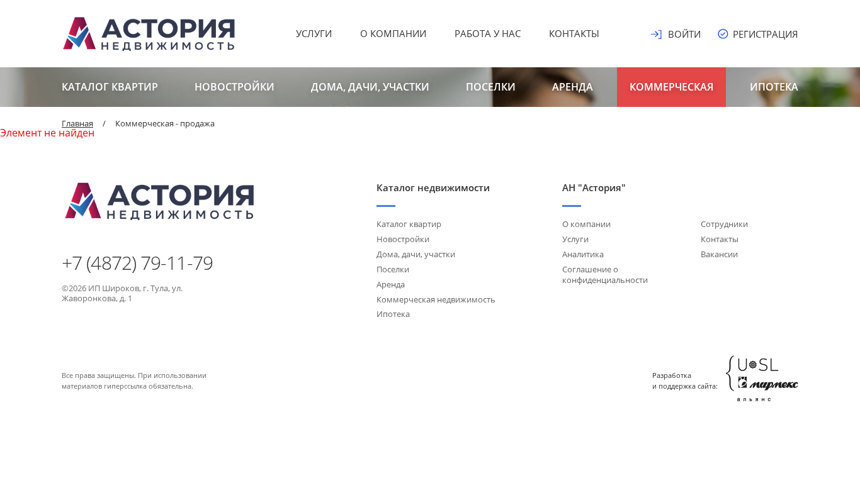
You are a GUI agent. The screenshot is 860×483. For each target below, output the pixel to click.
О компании (393, 33)
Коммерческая (671, 87)
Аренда (572, 87)
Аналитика (583, 254)
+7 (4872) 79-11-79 (137, 262)
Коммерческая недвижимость (435, 299)
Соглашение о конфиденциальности (605, 275)
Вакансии (719, 254)
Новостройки (234, 87)
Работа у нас (488, 33)
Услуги (314, 33)
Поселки (491, 87)
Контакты (574, 33)
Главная (77, 123)
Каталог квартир (110, 87)
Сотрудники (724, 224)
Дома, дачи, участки (370, 87)
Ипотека (774, 87)
